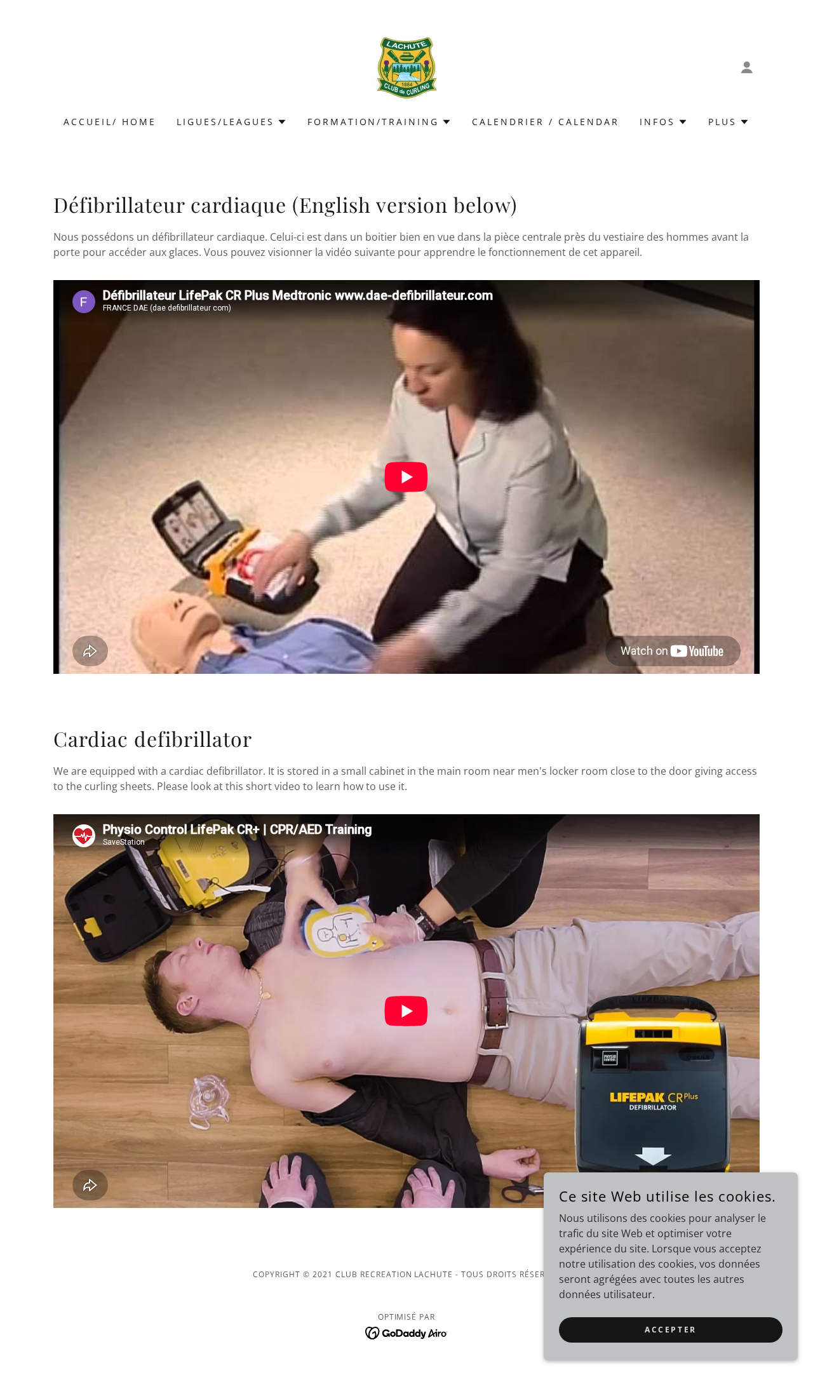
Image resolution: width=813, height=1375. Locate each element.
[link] (406, 66)
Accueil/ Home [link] (110, 122)
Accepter (671, 1329)
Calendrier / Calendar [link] (545, 122)
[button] (747, 67)
